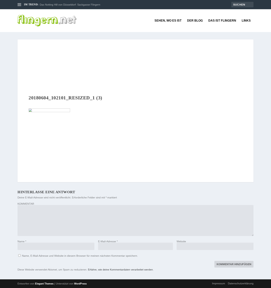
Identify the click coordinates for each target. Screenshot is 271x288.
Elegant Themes (44, 283)
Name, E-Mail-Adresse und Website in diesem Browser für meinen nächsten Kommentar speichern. (80, 255)
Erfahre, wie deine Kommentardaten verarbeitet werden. (121, 269)
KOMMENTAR (26, 203)
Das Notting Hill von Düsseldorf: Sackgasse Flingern (70, 4)
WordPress (80, 283)
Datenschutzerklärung (240, 283)
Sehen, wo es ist (168, 20)
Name (22, 241)
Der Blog (195, 20)
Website (181, 241)
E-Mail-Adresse (108, 241)
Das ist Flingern (222, 20)
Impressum (218, 283)
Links (246, 20)
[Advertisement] (135, 67)
